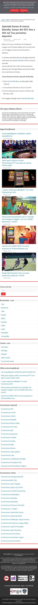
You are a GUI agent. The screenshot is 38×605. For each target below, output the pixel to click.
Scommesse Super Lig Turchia (12, 487)
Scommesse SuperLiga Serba (11, 516)
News (8, 19)
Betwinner (4, 308)
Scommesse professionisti (10, 541)
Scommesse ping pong (9, 434)
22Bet (3, 326)
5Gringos (4, 350)
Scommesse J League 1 (9, 509)
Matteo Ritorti (7, 39)
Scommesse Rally (7, 445)
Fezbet (3, 315)
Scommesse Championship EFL (12, 477)
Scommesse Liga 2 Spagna (10, 484)
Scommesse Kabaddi (8, 420)
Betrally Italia (29, 98)
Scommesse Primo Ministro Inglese (13, 466)
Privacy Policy (32, 602)
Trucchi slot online (7, 361)
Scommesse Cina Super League (12, 537)
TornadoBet (5, 336)
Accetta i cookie (14, 10)
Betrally (20, 60)
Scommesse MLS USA (9, 480)
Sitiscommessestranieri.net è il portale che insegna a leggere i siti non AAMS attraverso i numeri (18, 219)
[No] (36, 7)
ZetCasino (4, 347)
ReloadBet (4, 333)
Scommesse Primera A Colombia (12, 505)
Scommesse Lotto (7, 455)
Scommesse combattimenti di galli (13, 459)
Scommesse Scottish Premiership (13, 491)
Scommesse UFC (7, 409)
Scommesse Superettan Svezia (12, 512)
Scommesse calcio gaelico (10, 452)
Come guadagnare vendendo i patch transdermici (18, 372)
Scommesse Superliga (9, 498)
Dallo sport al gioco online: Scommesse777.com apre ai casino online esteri (16, 162)
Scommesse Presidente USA (11, 462)
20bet (3, 318)
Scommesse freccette (9, 427)
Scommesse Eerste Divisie (10, 534)
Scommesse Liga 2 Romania (11, 530)
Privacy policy (24, 10)
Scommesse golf (7, 430)
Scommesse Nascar (8, 448)
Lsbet (3, 329)
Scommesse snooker (8, 437)
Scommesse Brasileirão (9, 502)
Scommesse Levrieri (8, 412)
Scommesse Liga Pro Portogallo (12, 527)
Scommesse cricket (8, 416)
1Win (3, 311)
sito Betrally (14, 81)
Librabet (4, 322)
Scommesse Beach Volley (10, 423)
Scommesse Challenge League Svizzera (15, 519)
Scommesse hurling (8, 441)
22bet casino (5, 358)
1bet (2, 304)
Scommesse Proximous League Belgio (14, 523)
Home (3, 19)
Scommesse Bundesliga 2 (10, 494)
